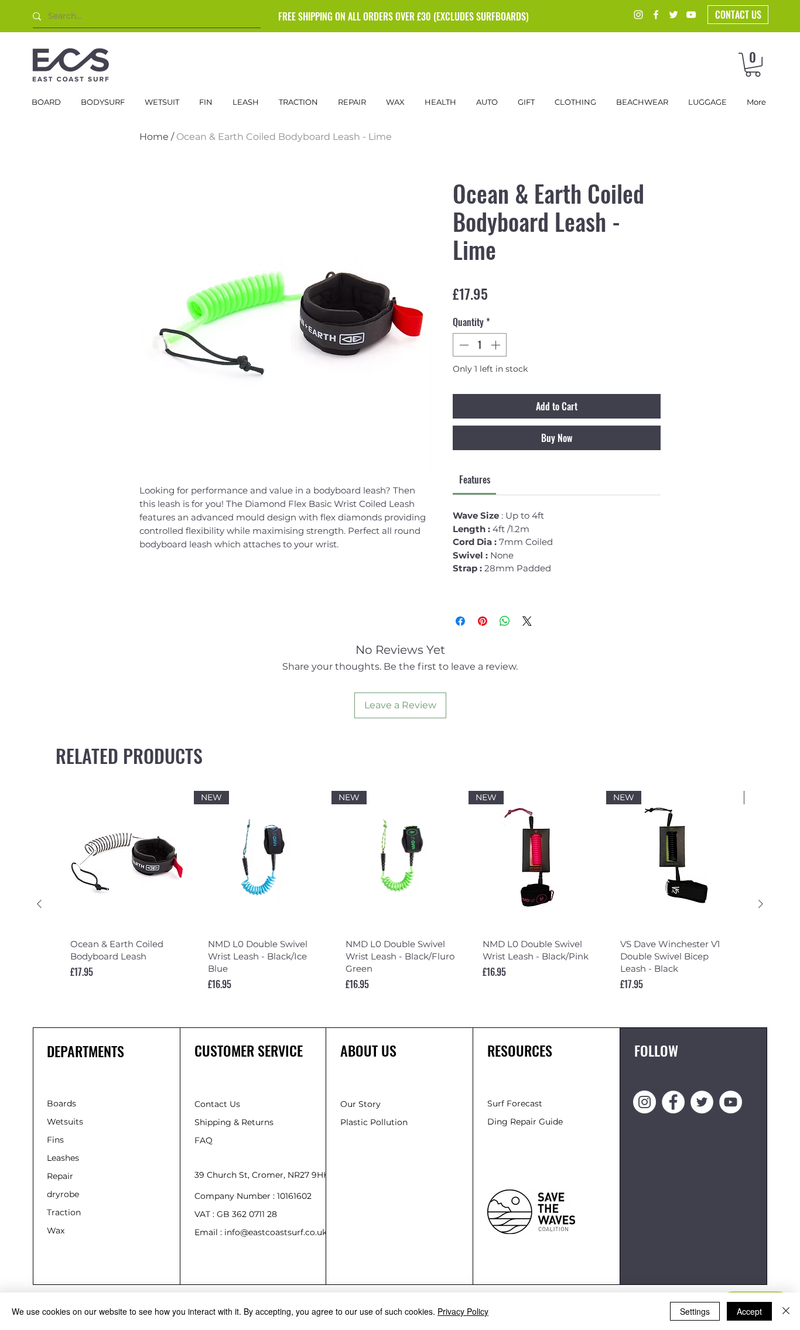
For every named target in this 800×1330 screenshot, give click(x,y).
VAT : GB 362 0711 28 (235, 1214)
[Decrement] (462, 345)
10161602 (294, 1196)
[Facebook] (656, 14)
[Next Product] (761, 904)
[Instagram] (638, 14)
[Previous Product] (39, 904)
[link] (474, 479)
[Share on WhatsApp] (505, 621)
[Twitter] (673, 14)
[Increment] (496, 345)
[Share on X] (527, 621)
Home (154, 136)
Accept (749, 1311)
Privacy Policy (462, 1311)
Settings (695, 1311)
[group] (400, 904)
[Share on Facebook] (460, 621)
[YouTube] (691, 14)
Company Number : (235, 1196)
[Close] (786, 1311)
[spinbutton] (479, 345)
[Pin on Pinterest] (483, 621)
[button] (753, 65)
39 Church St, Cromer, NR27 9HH (262, 1175)
